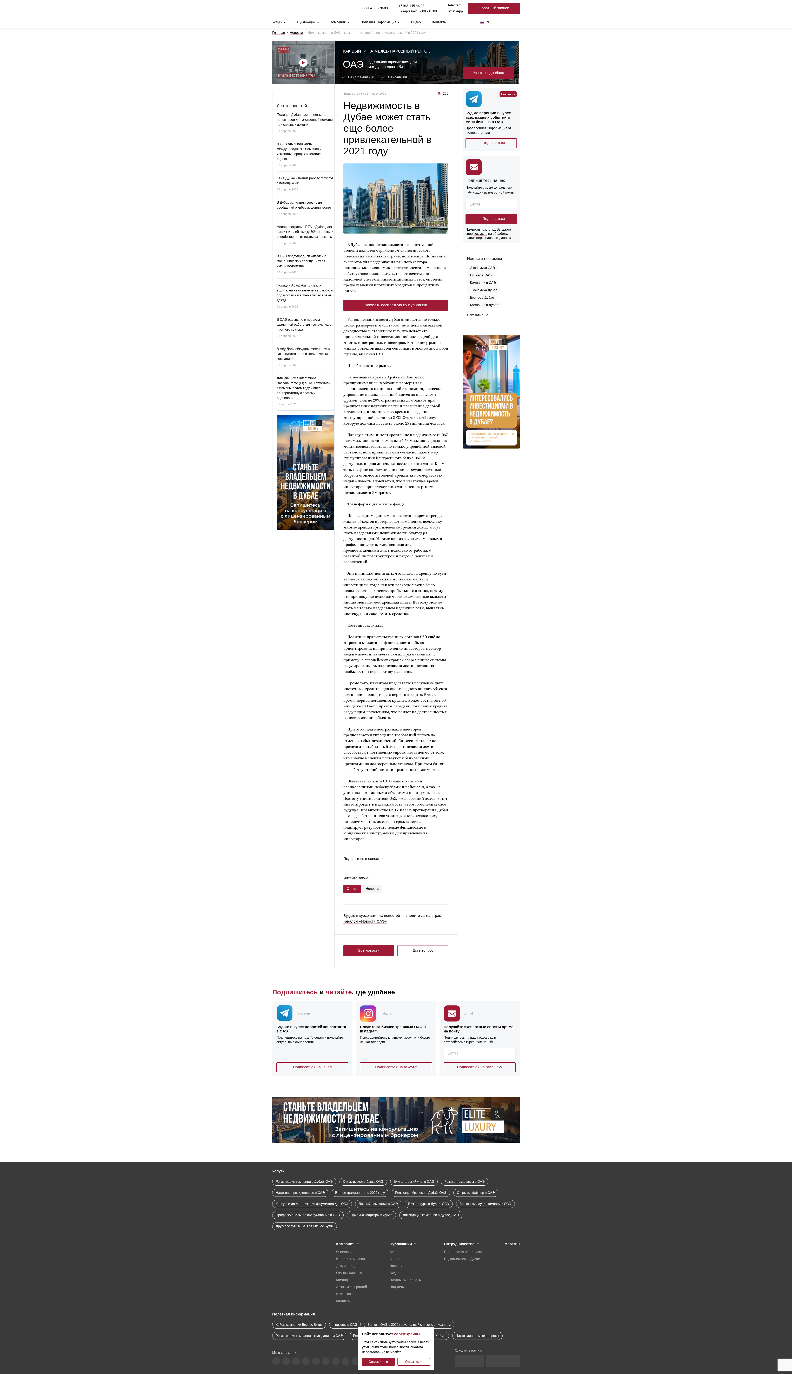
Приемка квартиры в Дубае (371, 1215)
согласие (480, 233)
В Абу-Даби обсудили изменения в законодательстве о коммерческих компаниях (303, 354)
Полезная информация (378, 22)
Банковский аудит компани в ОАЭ (485, 1204)
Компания (338, 22)
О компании (345, 1252)
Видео (416, 22)
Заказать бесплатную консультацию (396, 305)
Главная (278, 32)
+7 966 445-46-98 (411, 6)
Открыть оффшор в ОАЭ (476, 1192)
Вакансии (343, 1294)
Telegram (454, 5)
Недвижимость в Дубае (462, 1259)
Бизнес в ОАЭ (481, 275)
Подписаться (493, 143)
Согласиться (378, 1361)
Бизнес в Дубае (482, 297)
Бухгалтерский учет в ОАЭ (414, 1181)
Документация (347, 1266)
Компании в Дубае (484, 305)
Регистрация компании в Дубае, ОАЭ (304, 1181)
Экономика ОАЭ (482, 268)
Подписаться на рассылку (479, 1067)
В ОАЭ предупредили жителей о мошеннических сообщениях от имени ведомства (301, 261)
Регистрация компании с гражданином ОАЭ (309, 1336)
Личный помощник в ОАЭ (378, 1204)
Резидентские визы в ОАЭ (464, 1181)
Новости (296, 32)
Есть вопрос (423, 950)
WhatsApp (455, 11)
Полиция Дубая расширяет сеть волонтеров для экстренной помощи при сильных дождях (305, 119)
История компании (350, 1259)
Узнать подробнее (488, 73)
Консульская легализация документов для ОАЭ (312, 1204)
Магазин (512, 1244)
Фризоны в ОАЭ (345, 1324)
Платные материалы (406, 1280)
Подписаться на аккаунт (396, 1067)
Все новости (369, 950)
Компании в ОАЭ (483, 282)
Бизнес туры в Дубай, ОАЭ (428, 1204)
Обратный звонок (494, 8)
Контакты (439, 22)
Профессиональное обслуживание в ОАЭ (308, 1215)
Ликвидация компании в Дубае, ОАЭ (431, 1215)
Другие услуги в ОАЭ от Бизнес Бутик (304, 1226)
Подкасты (397, 1287)
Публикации (306, 22)
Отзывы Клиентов (350, 1273)
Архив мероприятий (351, 1287)
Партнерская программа (463, 1252)
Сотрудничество (459, 1244)
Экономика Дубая (483, 290)
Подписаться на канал (312, 1067)
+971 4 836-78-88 (375, 8)
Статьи (352, 888)
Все (392, 1252)
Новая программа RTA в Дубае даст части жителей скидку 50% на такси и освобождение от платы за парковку (305, 231)
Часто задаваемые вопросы (477, 1336)
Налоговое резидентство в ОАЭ (300, 1192)
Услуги (277, 22)
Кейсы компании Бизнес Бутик (299, 1324)
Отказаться (413, 1361)
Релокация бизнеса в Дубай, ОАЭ (421, 1192)
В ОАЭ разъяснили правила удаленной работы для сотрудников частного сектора (304, 324)
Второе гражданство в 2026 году (360, 1192)
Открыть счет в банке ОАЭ (363, 1181)
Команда (343, 1280)
